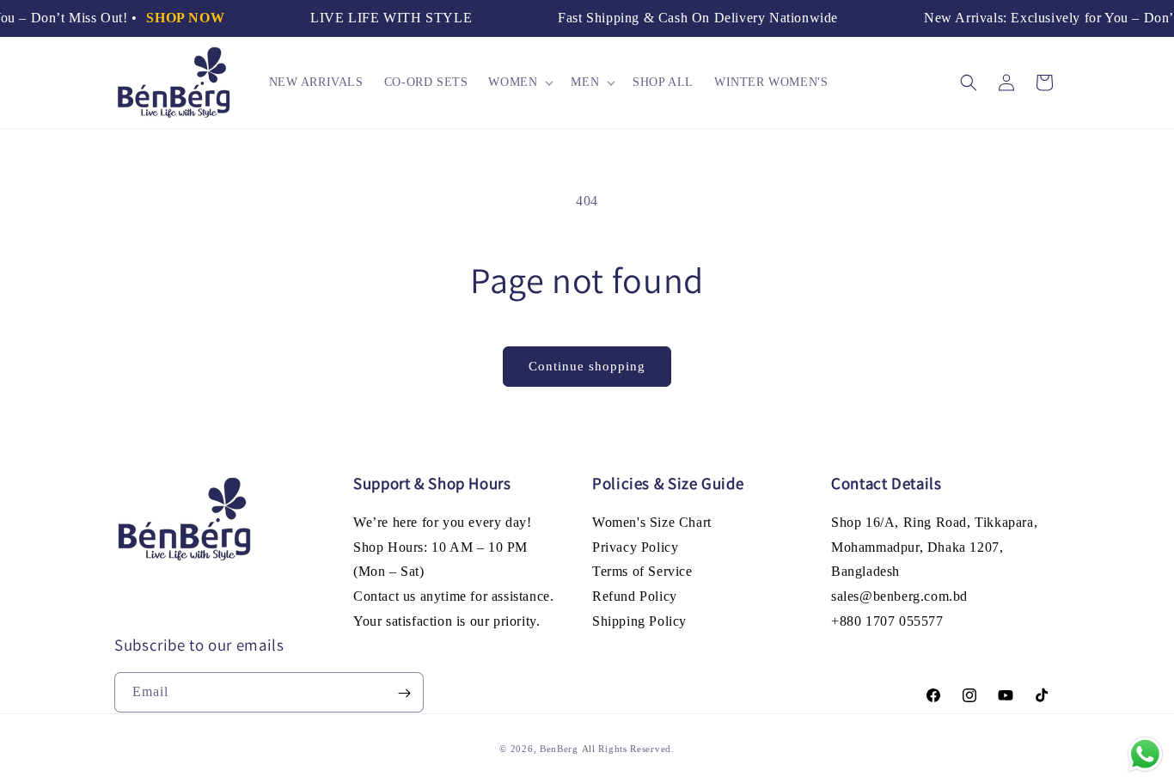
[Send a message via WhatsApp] (1145, 754)
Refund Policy (634, 597)
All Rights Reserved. (628, 748)
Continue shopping (587, 366)
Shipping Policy (639, 622)
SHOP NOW (181, 17)
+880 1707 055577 (887, 622)
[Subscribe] (404, 693)
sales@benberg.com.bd (899, 597)
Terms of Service (642, 572)
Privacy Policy (635, 547)
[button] (519, 82)
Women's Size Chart (652, 522)
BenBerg (559, 748)
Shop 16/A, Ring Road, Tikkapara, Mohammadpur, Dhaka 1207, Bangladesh (934, 547)
